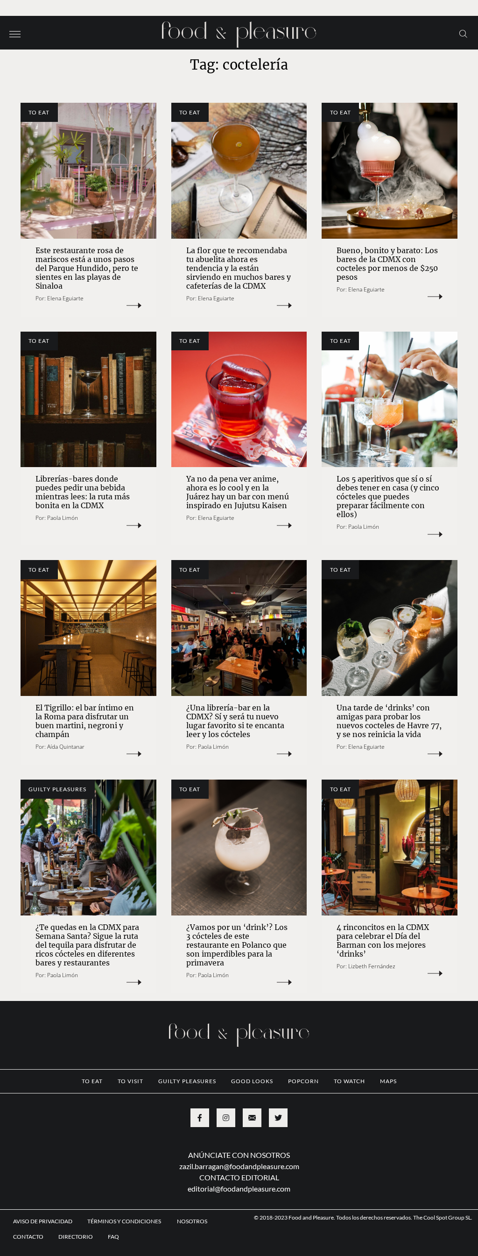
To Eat (38, 112)
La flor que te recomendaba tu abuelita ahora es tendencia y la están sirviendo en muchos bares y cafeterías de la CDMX (238, 268)
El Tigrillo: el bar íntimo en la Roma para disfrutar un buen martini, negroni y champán (84, 721)
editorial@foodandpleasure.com (239, 1188)
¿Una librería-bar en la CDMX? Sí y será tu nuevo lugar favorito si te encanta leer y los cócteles (235, 721)
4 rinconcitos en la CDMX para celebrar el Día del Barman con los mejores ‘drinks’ (383, 940)
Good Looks (252, 1081)
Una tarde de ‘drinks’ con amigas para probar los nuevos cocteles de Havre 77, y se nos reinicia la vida (389, 721)
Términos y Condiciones (124, 1221)
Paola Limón (62, 517)
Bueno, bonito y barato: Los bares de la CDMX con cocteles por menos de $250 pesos (387, 264)
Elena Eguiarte (65, 298)
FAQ (113, 1237)
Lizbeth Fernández (371, 966)
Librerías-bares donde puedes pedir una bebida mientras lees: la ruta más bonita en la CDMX (82, 492)
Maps (388, 1081)
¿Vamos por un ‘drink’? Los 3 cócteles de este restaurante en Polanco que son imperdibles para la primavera (237, 944)
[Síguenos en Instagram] (226, 1117)
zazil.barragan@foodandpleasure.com (239, 1166)
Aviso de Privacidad (42, 1221)
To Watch (349, 1081)
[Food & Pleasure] (239, 31)
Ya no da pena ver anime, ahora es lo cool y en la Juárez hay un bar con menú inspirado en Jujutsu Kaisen (237, 492)
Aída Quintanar (65, 746)
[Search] (463, 33)
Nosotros (192, 1221)
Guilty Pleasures (57, 789)
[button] (15, 33)
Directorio (75, 1237)
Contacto (28, 1237)
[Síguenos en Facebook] (199, 1117)
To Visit (130, 1081)
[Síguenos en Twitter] (278, 1117)
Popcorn (303, 1081)
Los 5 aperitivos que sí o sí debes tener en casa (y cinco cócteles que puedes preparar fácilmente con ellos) (388, 496)
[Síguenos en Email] (252, 1117)
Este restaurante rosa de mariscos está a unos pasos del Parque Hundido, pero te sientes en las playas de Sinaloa (86, 268)
